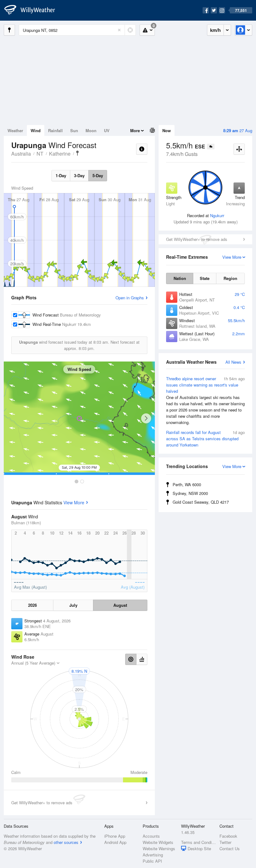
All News (233, 362)
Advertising (153, 855)
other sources (66, 842)
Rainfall (55, 130)
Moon (91, 130)
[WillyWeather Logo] (33, 10)
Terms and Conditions (198, 842)
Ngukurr (217, 215)
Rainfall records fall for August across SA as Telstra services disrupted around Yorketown (205, 438)
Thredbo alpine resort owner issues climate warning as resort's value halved (205, 400)
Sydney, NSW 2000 (190, 493)
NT (40, 153)
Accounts (151, 836)
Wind (36, 130)
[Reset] (119, 29)
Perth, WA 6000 (187, 484)
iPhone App (114, 836)
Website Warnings (159, 848)
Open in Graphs (130, 298)
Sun (74, 130)
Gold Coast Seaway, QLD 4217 (201, 502)
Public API (152, 861)
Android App (115, 842)
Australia (21, 153)
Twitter (225, 842)
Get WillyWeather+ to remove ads (196, 239)
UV (107, 130)
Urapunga (77, 153)
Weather (15, 130)
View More (73, 502)
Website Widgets (158, 842)
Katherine (60, 153)
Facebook (228, 836)
